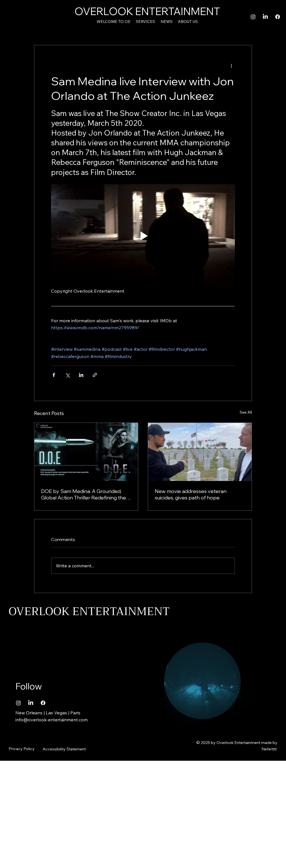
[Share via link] (94, 375)
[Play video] (143, 236)
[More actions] (231, 65)
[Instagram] (253, 17)
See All (246, 412)
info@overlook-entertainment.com (51, 719)
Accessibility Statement (64, 749)
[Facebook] (278, 17)
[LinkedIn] (265, 17)
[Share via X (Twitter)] (67, 375)
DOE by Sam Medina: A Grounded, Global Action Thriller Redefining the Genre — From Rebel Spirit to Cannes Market (85, 494)
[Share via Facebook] (53, 375)
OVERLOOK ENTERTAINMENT (147, 11)
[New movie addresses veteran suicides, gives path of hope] (200, 452)
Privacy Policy (22, 748)
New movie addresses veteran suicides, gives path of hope (191, 494)
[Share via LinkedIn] (81, 375)
